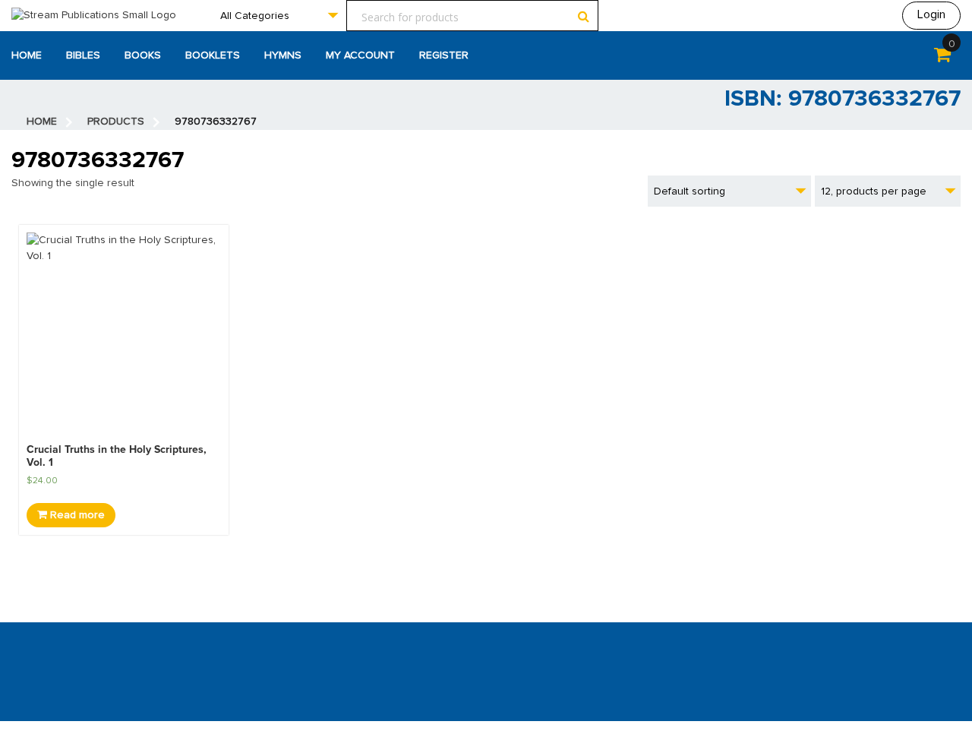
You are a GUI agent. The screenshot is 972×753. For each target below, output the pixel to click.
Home (26, 55)
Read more (76, 515)
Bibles (83, 55)
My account (360, 55)
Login (931, 14)
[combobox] (278, 15)
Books (143, 55)
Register (444, 55)
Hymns (282, 55)
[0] (942, 57)
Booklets (212, 55)
